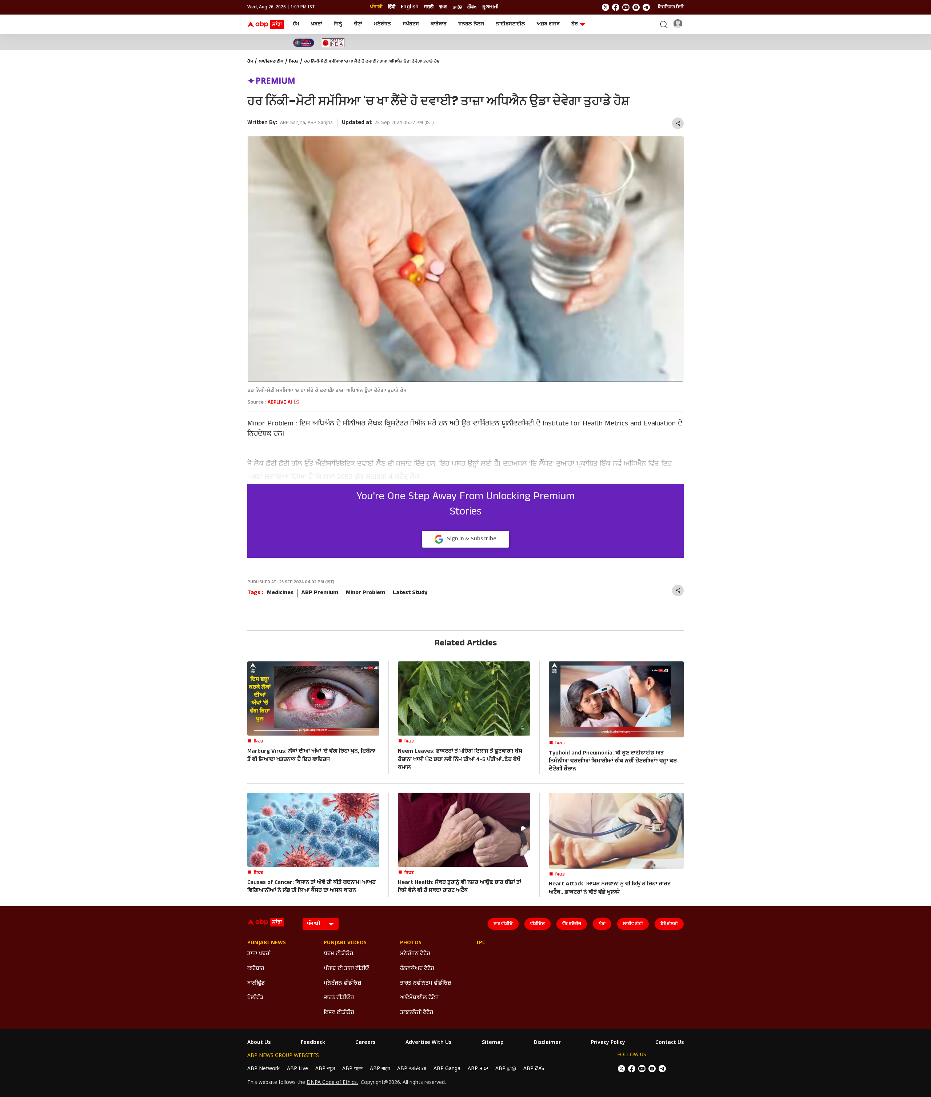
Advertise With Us (428, 1042)
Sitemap (493, 1042)
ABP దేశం (533, 1068)
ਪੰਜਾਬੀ (376, 7)
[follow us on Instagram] (636, 7)
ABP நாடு (505, 1068)
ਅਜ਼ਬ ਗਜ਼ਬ (548, 24)
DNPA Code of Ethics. (332, 1082)
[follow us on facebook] (615, 7)
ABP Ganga (446, 1068)
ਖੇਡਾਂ (602, 924)
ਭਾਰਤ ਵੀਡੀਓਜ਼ (339, 998)
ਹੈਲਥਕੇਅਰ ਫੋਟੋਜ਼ (417, 969)
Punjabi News (266, 943)
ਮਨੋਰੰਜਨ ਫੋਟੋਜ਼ (415, 954)
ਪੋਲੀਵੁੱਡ (255, 998)
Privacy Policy (608, 1042)
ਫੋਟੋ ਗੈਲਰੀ (669, 924)
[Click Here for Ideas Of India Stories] (333, 42)
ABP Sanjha (292, 123)
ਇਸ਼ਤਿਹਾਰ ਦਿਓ (671, 7)
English (410, 7)
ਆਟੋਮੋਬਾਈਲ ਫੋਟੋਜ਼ (419, 998)
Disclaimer (547, 1042)
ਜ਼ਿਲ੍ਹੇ (338, 24)
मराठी (428, 7)
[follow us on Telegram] (646, 7)
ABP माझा (380, 1068)
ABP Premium (319, 593)
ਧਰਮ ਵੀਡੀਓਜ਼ (338, 954)
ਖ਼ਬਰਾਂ (316, 24)
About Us (259, 1042)
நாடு (457, 7)
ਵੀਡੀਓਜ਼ (537, 924)
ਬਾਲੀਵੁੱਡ (256, 983)
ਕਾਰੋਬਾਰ (439, 24)
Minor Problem (365, 593)
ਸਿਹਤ (294, 61)
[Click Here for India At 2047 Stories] (304, 42)
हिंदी (391, 7)
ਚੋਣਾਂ (358, 24)
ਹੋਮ (296, 24)
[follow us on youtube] (626, 7)
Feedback (313, 1042)
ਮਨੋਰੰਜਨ (382, 24)
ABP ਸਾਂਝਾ (478, 1068)
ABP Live (297, 1068)
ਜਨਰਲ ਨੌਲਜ (471, 24)
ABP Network (263, 1068)
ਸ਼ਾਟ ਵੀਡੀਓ (503, 924)
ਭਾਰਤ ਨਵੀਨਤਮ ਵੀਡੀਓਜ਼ (425, 983)
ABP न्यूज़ (325, 1068)
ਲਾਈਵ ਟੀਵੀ (633, 924)
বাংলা (443, 7)
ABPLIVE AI (280, 403)
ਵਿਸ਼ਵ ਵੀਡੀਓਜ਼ (339, 1013)
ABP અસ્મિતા (411, 1068)
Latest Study (410, 593)
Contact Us (669, 1042)
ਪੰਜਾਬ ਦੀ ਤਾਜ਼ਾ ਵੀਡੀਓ (346, 969)
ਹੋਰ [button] (574, 24)
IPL (480, 943)
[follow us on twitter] (605, 7)
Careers (365, 1042)
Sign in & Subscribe (471, 539)
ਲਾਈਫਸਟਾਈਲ (510, 24)
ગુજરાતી (490, 7)
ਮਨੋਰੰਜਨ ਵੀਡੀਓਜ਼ (342, 983)
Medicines (280, 593)
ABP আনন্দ (352, 1068)
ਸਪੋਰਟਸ (411, 24)
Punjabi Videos (345, 943)
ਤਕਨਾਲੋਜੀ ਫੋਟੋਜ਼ (416, 1013)
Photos (410, 943)
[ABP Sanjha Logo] (266, 24)
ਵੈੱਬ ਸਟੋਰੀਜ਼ (571, 924)
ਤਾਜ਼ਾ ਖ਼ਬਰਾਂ (259, 954)
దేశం (471, 7)
